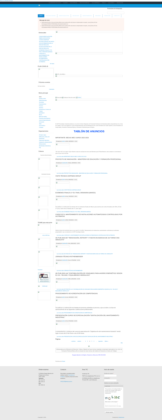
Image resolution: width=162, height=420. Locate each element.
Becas (40, 114)
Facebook (40, 269)
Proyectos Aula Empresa (44, 118)
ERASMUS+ (42, 113)
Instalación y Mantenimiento (45, 142)
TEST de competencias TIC (89, 376)
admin (63, 141)
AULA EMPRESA (96, 2)
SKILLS (104, 2)
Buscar (115, 11)
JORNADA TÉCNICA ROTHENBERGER (69, 256)
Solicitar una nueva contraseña (111, 383)
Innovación (41, 122)
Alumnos (41, 107)
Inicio (41, 15)
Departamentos (87, 15)
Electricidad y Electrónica (45, 145)
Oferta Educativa (64, 15)
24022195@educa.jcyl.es (66, 381)
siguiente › (100, 341)
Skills (40, 123)
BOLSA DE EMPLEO (84, 2)
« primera (73, 341)
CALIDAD (65, 2)
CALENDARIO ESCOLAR (55, 2)
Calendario (51, 89)
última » (106, 341)
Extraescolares (42, 144)
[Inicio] (39, 5)
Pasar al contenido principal (6, 0)
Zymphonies (121, 417)
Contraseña (107, 378)
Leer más (71, 156)
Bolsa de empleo (43, 116)
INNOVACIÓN (120, 2)
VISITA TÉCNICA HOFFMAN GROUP (68, 176)
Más (122, 342)
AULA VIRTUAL (73, 2)
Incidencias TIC (85, 373)
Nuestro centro (51, 15)
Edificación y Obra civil (44, 136)
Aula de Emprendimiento (44, 120)
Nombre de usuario (109, 373)
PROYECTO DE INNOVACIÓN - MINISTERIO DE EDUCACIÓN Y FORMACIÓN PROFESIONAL (88, 159)
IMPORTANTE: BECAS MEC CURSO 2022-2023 (72, 138)
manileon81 (65, 162)
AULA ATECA (111, 2)
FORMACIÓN (107, 15)
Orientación (41, 138)
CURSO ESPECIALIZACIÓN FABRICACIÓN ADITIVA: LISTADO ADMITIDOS (45, 38)
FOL (40, 147)
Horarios (98, 15)
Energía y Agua (42, 135)
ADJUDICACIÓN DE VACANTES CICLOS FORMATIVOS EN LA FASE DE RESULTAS (46, 43)
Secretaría (76, 15)
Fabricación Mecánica (44, 140)
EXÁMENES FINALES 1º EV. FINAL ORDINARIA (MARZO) (75, 193)
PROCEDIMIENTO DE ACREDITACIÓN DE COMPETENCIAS (76, 293)
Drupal (63, 361)
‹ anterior (79, 341)
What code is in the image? (111, 401)
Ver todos (52, 63)
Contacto (116, 15)
